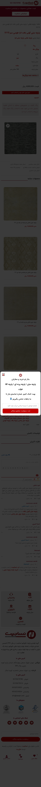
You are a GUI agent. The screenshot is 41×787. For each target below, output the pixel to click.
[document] (20, 393)
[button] (3, 375)
